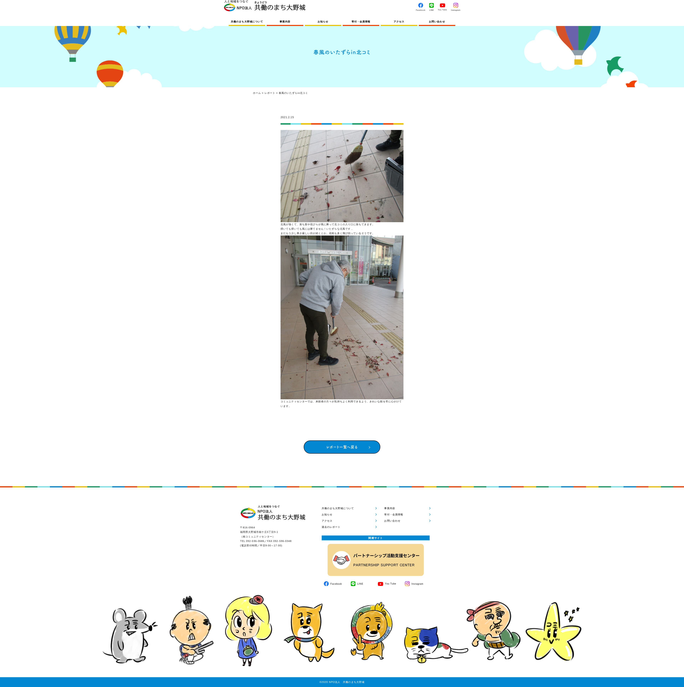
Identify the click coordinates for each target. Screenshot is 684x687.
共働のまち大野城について (247, 21)
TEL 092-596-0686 (252, 541)
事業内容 (285, 21)
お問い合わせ (437, 21)
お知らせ (323, 21)
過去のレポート (331, 527)
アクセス (399, 21)
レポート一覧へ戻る (342, 447)
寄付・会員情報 (361, 21)
